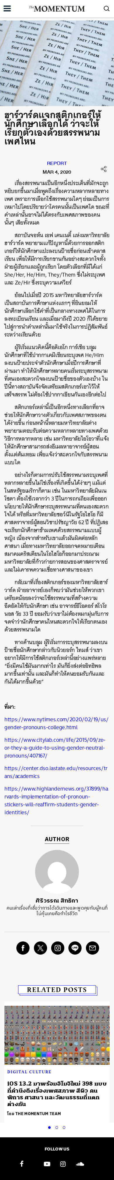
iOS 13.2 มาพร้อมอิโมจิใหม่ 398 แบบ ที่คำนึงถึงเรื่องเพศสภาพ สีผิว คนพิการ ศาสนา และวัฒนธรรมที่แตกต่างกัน (57, 1094)
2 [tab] (58, 1126)
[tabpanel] (57, 1062)
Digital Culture (29, 1071)
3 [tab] (65, 1126)
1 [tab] (50, 1126)
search (106, 8)
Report (57, 164)
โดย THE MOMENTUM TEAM (34, 1113)
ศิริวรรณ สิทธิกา (57, 901)
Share (104, 169)
